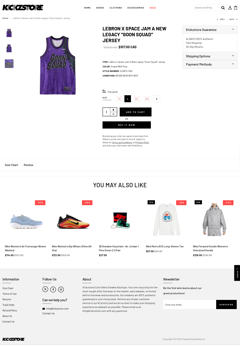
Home (87, 7)
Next (232, 19)
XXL (147, 98)
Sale (153, 7)
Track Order (8, 304)
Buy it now (126, 124)
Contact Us (8, 321)
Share (238, 274)
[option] (9, 33)
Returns (6, 299)
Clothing (116, 7)
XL (136, 98)
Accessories (135, 7)
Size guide (113, 91)
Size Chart (11, 165)
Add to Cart (135, 112)
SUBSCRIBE (226, 304)
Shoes (100, 7)
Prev (222, 19)
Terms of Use (9, 293)
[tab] (210, 30)
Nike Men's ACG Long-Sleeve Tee (165, 246)
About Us (7, 315)
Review (28, 165)
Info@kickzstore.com (57, 308)
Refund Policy (9, 310)
